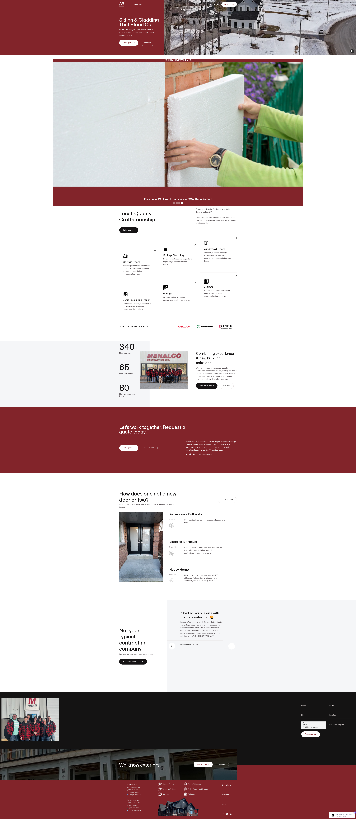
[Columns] (314, 726)
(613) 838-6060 (134, 808)
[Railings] (314, 724)
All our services (227, 500)
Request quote (207, 386)
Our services (149, 448)
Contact (225, 804)
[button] (138, 4)
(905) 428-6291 (134, 792)
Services (147, 43)
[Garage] (314, 723)
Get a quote (229, 4)
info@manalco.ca (206, 454)
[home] (121, 4)
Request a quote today (133, 661)
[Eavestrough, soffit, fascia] (314, 728)
